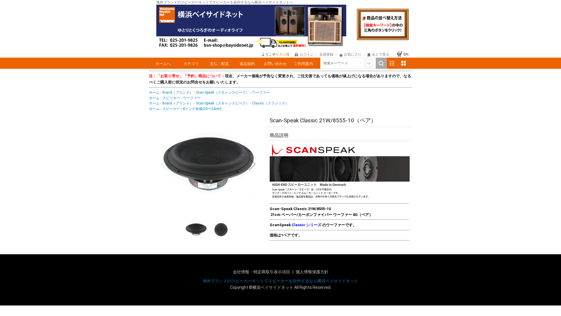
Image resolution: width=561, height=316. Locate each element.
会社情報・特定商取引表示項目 (262, 271)
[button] (164, 164)
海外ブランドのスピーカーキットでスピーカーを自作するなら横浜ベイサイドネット (280, 281)
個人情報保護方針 (312, 271)
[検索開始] (381, 63)
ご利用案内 (303, 63)
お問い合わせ (275, 63)
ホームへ (163, 63)
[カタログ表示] (403, 63)
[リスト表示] (392, 63)
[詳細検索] (369, 63)
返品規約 (247, 63)
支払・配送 (219, 63)
